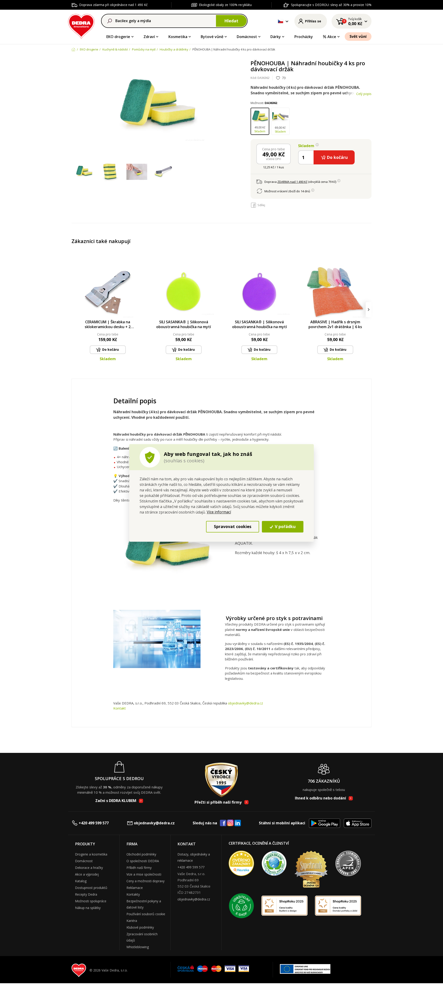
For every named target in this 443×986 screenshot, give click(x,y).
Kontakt (119, 708)
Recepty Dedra (86, 894)
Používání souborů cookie (145, 914)
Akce (331, 36)
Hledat (231, 21)
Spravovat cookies (232, 526)
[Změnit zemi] (280, 21)
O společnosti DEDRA (142, 861)
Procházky (303, 36)
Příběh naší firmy (139, 867)
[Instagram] (230, 823)
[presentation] (74, 309)
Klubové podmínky (140, 927)
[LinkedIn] (237, 823)
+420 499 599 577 (94, 823)
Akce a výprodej (87, 874)
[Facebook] (223, 823)
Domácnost (247, 36)
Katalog (81, 881)
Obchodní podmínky (141, 854)
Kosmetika (177, 36)
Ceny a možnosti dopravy (145, 881)
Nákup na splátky (88, 908)
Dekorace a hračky (89, 867)
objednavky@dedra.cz (245, 703)
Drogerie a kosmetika (91, 854)
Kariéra (131, 920)
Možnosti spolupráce (90, 901)
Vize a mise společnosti (143, 874)
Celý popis (363, 94)
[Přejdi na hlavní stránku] (81, 25)
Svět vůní (358, 36)
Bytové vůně (212, 36)
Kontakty (133, 894)
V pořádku (285, 526)
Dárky (275, 36)
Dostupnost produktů (91, 887)
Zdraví (149, 36)
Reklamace (134, 887)
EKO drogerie (118, 36)
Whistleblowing (137, 947)
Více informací (219, 511)
